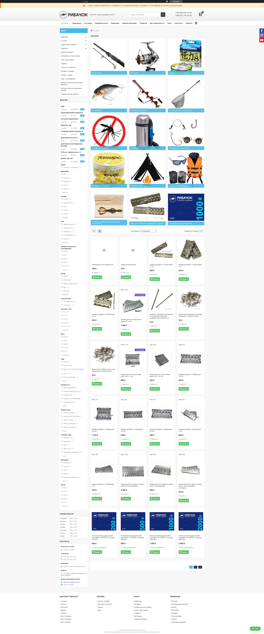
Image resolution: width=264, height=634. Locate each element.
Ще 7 (65, 381)
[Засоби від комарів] (109, 132)
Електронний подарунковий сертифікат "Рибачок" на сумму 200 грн (103, 537)
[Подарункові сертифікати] (186, 207)
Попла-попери (176, 616)
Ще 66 (65, 217)
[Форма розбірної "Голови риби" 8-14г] (104, 300)
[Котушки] (147, 57)
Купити (98, 277)
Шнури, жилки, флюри (68, 44)
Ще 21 (65, 481)
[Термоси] (147, 132)
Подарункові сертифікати (70, 94)
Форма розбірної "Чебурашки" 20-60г (103, 430)
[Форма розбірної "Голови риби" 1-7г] (191, 250)
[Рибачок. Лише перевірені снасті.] (74, 14)
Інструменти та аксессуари (70, 56)
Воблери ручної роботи (179, 604)
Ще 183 (66, 330)
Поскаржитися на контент (134, 632)
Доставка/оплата (157, 23)
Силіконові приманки (178, 622)
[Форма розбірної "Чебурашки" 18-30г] (133, 415)
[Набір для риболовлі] (133, 250)
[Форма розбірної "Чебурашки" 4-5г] (104, 469)
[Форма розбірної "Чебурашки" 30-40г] (162, 415)
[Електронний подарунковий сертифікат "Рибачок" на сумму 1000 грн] (162, 521)
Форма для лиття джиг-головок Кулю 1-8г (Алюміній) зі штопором (190, 486)
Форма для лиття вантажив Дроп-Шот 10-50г (160, 375)
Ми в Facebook (66, 616)
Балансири (175, 610)
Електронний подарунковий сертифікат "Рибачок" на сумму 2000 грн (190, 537)
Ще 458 (66, 355)
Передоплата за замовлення (102, 264)
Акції (169, 23)
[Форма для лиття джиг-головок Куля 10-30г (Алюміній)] (133, 469)
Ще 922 (66, 294)
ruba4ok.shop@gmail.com (71, 582)
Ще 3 (65, 431)
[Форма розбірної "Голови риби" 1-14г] (162, 250)
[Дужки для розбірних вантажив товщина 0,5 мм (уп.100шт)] (104, 354)
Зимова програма (129, 23)
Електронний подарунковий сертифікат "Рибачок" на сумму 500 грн (132, 537)
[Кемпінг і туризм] (147, 170)
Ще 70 (65, 192)
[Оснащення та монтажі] (186, 132)
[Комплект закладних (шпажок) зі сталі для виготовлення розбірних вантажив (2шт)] (162, 300)
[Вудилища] (109, 57)
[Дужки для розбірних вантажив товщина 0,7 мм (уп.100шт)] (191, 300)
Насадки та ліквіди (67, 71)
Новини (63, 613)
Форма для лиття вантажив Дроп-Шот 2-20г (131, 375)
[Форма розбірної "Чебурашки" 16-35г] (191, 360)
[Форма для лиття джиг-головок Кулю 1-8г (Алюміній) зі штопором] (191, 469)
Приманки (115, 23)
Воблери (174, 601)
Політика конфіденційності (151, 632)
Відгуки (63, 610)
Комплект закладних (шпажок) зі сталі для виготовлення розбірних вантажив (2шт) (162, 316)
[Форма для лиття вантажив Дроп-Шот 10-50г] (162, 360)
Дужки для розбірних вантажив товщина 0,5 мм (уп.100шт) (103, 370)
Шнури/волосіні (101, 23)
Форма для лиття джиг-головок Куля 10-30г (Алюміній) (132, 485)
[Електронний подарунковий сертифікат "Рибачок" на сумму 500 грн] (133, 521)
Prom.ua (142, 630)
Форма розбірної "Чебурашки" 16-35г (190, 375)
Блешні (173, 607)
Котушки (88, 23)
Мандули (174, 613)
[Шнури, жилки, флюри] (186, 57)
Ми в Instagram (66, 619)
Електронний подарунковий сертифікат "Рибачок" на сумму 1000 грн (161, 537)
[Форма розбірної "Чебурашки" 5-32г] (191, 415)
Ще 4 (65, 406)
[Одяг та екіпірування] (186, 170)
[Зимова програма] (147, 94)
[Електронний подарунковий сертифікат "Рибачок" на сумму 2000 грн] (191, 521)
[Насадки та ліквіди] (109, 170)
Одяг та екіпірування (68, 79)
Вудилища (77, 23)
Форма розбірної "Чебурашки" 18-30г (132, 430)
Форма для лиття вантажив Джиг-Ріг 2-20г (131, 320)
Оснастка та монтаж (68, 67)
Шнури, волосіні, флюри (143, 607)
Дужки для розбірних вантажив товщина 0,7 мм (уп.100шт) (190, 315)
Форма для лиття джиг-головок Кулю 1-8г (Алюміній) (161, 485)
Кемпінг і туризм (66, 75)
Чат (256, 629)
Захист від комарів (67, 60)
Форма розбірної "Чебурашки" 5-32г (190, 430)
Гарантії (189, 23)
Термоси (143, 23)
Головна (64, 601)
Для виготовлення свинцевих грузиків (71, 89)
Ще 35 (65, 506)
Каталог (64, 23)
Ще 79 (65, 242)
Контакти (179, 23)
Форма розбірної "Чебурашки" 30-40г (161, 430)
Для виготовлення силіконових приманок (72, 84)
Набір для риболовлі (128, 264)
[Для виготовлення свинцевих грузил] (147, 207)
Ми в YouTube (66, 622)
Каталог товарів (103, 601)
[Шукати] (163, 14)
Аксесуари (138, 616)
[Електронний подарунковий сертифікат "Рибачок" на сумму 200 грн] (104, 521)
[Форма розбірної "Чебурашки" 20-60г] (104, 415)
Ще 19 (65, 269)
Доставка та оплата (105, 604)
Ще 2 (65, 456)
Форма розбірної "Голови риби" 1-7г (190, 265)
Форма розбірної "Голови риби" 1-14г (161, 265)
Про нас (63, 604)
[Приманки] (109, 94)
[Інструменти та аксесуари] (186, 94)
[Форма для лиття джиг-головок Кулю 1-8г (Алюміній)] (162, 469)
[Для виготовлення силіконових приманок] (109, 207)
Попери (174, 619)
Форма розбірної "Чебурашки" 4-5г (103, 485)
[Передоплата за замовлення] (104, 250)
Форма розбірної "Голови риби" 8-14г (103, 315)
